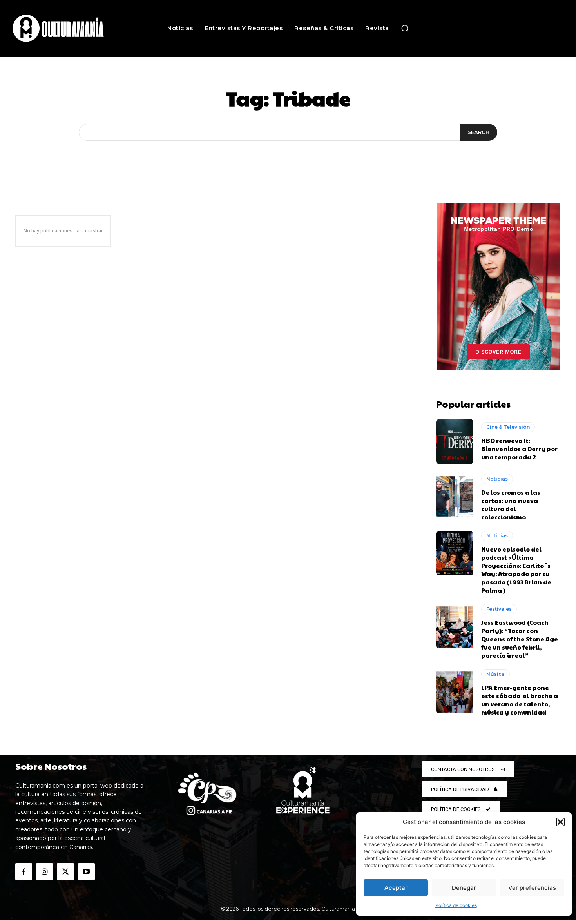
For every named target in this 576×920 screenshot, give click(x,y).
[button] (560, 822)
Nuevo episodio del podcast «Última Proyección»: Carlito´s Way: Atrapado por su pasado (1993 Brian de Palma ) (516, 569)
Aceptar (396, 887)
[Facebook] (23, 871)
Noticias (497, 479)
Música (495, 674)
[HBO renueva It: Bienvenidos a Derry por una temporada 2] (454, 441)
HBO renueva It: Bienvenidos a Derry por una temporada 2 (519, 448)
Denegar (464, 887)
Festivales (499, 609)
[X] (65, 871)
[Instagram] (44, 871)
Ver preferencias (532, 887)
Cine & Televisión (508, 427)
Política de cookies (456, 905)
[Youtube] (86, 871)
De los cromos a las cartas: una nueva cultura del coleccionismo (510, 504)
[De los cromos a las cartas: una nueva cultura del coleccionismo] (454, 496)
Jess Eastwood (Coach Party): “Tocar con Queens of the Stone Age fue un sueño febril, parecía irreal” (519, 638)
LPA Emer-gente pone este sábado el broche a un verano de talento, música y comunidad (519, 699)
